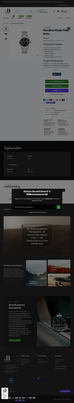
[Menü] (7, 388)
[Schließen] (63, 190)
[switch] (4, 397)
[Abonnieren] (58, 207)
